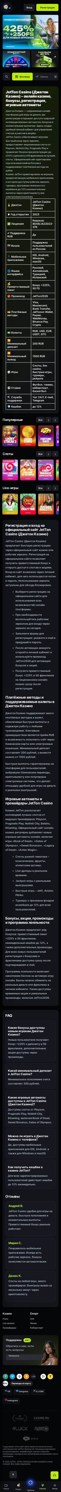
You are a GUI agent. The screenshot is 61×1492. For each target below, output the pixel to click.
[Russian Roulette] (46, 504)
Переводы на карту (21, 1383)
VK (8, 1391)
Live (32, 1318)
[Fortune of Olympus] (28, 470)
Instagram (12, 1400)
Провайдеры (9, 1327)
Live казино (8, 1323)
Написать (14, 1355)
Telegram (23, 1391)
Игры (5, 1318)
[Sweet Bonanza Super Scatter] (46, 470)
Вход (29, 7)
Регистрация (47, 7)
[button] (55, 1487)
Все (40, 420)
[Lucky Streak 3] (10, 435)
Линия (33, 1323)
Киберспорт (36, 1327)
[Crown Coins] (28, 435)
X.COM (39, 1391)
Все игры (25, 76)
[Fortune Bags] (46, 435)
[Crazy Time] (28, 504)
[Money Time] (10, 504)
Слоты (44, 76)
